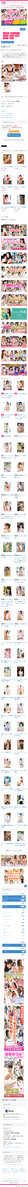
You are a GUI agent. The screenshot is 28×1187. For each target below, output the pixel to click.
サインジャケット (13, 919)
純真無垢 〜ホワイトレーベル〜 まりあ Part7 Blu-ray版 (20, 416)
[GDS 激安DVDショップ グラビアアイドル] (3, 3)
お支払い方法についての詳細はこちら (13, 1119)
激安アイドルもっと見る (14, 850)
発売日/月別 (4, 117)
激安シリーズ (13, 932)
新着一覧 (3, 111)
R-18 (13, 954)
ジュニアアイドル (14, 909)
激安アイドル (13, 903)
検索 (23, 29)
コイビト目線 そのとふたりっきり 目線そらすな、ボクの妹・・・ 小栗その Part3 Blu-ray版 (7, 603)
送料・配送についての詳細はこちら (12, 1147)
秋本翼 (10, 113)
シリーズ (13, 922)
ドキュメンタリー (13, 935)
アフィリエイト (8, 1178)
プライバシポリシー (19, 1178)
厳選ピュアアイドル (15, 33)
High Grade (9, 115)
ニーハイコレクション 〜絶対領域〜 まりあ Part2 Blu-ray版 (20, 601)
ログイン (24, 2)
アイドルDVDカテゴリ (8, 42)
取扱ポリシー (14, 1168)
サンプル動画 (6, 33)
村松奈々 (12, 35)
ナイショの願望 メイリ (7, 752)
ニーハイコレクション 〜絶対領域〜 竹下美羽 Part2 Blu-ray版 (7, 516)
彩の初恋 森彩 (7, 436)
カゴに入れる (14, 135)
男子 (13, 929)
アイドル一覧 (4, 113)
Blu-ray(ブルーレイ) (13, 916)
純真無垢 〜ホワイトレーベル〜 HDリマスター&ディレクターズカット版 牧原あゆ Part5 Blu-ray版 (20, 559)
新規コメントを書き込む (9, 219)
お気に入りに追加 (14, 131)
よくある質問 (14, 1170)
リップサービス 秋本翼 (20, 166)
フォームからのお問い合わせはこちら (13, 1164)
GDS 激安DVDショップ (18, 1181)
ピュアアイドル (13, 912)
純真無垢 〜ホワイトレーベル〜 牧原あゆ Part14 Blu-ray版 (7, 395)
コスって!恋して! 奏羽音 (20, 825)
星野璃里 (17, 35)
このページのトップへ (22, 1185)
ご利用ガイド (6, 1168)
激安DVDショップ (5, 45)
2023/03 (10, 117)
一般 (13, 938)
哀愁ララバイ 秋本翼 (19, 186)
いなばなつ (5, 38)
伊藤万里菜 (5, 35)
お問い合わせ (15, 1172)
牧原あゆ (12, 38)
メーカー (3, 115)
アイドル (14, 45)
